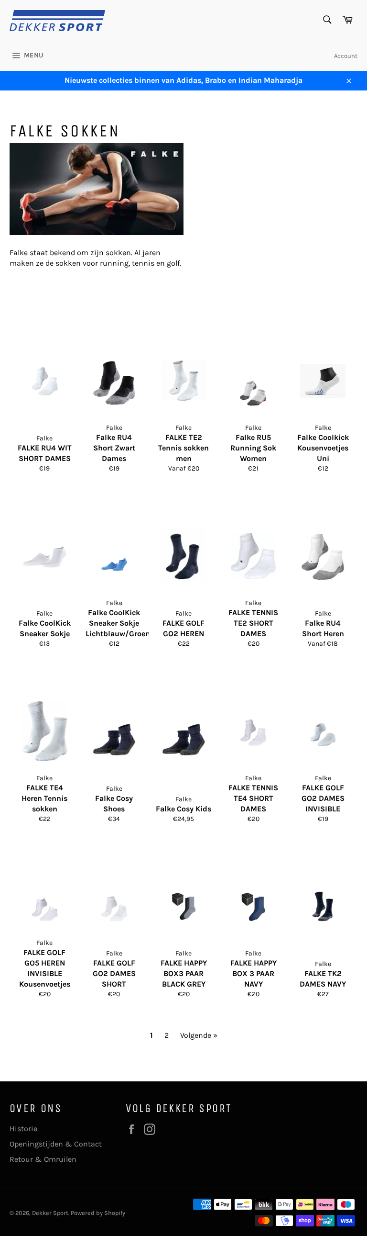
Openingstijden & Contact (56, 1143)
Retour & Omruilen (43, 1159)
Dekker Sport (50, 1212)
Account (345, 55)
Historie (23, 1128)
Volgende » (198, 1035)
